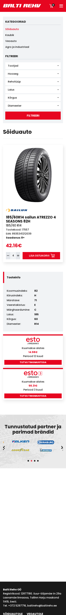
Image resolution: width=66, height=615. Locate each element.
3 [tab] (34, 460)
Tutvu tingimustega (33, 362)
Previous (4, 447)
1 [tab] (28, 460)
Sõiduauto (12, 29)
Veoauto (11, 41)
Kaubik (9, 35)
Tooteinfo (13, 277)
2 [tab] (31, 460)
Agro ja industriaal (17, 47)
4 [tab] (37, 460)
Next (62, 447)
